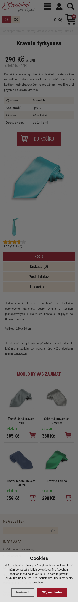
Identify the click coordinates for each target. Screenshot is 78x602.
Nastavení (22, 592)
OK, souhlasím (52, 592)
